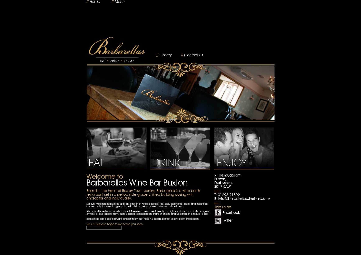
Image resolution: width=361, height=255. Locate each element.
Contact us (193, 55)
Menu (120, 2)
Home (95, 2)
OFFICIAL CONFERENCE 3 (104, 227)
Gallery (166, 55)
